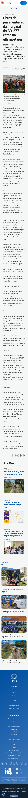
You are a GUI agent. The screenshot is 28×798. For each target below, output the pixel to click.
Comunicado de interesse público (14, 753)
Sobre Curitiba (14, 703)
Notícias (14, 8)
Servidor (14, 695)
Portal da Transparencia (14, 718)
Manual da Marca (14, 711)
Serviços (14, 690)
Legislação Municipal (14, 732)
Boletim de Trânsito (14, 708)
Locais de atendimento (14, 705)
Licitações (14, 747)
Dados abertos (14, 724)
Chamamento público (14, 750)
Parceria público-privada (14, 755)
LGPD (14, 721)
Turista (14, 700)
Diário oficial (14, 734)
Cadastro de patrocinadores (14, 758)
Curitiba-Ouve (14, 729)
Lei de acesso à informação (14, 726)
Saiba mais (17, 793)
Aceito (14, 796)
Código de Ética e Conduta (14, 739)
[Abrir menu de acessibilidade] (3, 795)
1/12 (23, 94)
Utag (14, 737)
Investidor (14, 697)
